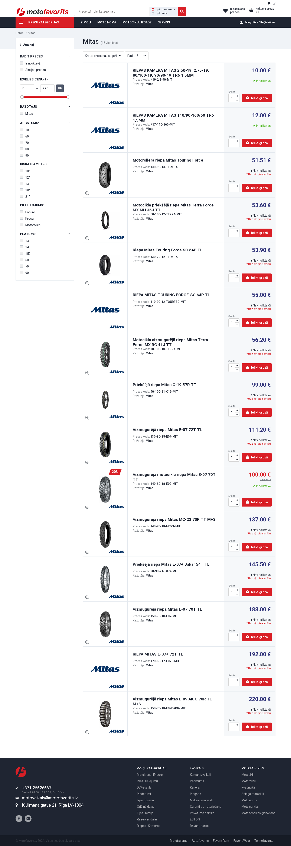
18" (27, 190)
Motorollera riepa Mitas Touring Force (168, 160)
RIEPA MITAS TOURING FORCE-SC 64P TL (171, 294)
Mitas (29, 114)
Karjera (195, 787)
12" (27, 177)
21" (27, 197)
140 (27, 247)
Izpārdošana (145, 800)
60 (27, 136)
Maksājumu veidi (201, 800)
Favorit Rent (221, 840)
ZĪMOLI (86, 22)
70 (27, 143)
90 (27, 155)
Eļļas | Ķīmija (145, 813)
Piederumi (144, 794)
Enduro (30, 212)
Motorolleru (33, 225)
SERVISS (164, 22)
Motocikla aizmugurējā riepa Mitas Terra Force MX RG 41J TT (170, 342)
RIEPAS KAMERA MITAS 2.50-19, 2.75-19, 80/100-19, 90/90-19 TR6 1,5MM (171, 73)
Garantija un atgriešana (205, 806)
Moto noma (249, 800)
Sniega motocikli (253, 794)
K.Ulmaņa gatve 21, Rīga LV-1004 (53, 805)
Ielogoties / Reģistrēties (260, 22)
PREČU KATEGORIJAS (43, 22)
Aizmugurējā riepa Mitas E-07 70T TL (167, 609)
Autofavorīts (200, 840)
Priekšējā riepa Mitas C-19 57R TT (164, 384)
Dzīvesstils (144, 787)
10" (27, 171)
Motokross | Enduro (150, 774)
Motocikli (248, 774)
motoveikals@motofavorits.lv (50, 797)
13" (27, 184)
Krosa (29, 218)
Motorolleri (249, 781)
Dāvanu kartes (199, 825)
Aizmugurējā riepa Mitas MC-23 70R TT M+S (174, 519)
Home (20, 33)
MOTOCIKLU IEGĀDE (136, 22)
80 (27, 149)
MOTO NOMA (106, 22)
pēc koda (162, 13)
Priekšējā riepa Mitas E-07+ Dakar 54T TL (171, 564)
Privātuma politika (202, 813)
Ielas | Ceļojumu (147, 781)
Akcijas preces (35, 70)
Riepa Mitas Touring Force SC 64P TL (167, 250)
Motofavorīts (178, 840)
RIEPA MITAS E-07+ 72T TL (158, 654)
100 (27, 130)
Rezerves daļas (147, 819)
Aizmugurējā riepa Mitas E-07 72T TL (167, 429)
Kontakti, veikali (200, 774)
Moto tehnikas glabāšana (258, 813)
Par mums (197, 781)
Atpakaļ (28, 44)
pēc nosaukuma (166, 9)
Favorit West (241, 840)
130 (27, 241)
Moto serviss (250, 806)
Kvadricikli (248, 787)
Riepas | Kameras (148, 825)
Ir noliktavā (32, 63)
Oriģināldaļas (145, 806)
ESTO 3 (195, 819)
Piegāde (195, 794)
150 (27, 254)
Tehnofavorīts (263, 840)
